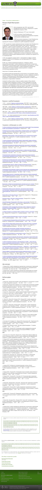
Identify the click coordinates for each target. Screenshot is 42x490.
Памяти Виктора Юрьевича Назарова (10, 194)
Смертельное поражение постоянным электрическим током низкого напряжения (19, 145)
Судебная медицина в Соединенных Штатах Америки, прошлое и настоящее (18, 211)
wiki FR (34, 7)
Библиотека (3, 473)
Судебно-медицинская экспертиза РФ (7, 478)
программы (16, 7)
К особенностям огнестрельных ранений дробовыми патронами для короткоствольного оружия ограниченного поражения (16, 229)
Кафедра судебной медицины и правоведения (21, 106)
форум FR (38, 7)
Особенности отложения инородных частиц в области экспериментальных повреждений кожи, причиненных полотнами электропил (17, 160)
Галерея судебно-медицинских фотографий (25, 478)
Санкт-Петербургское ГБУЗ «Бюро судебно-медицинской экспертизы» (21, 112)
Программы (3, 476)
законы (26, 7)
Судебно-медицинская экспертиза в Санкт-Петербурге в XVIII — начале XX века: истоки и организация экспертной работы (19, 242)
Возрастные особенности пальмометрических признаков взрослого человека (18, 184)
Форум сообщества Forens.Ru (23, 472)
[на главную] (9, 3)
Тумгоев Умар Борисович (6, 462)
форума (19, 452)
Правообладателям (4, 481)
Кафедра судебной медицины (17, 103)
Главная (3, 20)
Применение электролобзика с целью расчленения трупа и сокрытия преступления (19, 135)
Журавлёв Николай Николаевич (7, 458)
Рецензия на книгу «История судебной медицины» (13, 198)
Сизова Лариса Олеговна (6, 461)
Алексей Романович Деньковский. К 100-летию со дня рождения (15, 202)
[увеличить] (7, 39)
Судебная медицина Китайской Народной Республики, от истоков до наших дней (19, 220)
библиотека (4, 7)
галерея (30, 7)
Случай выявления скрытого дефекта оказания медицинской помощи (16, 164)
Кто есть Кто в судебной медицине (12, 20)
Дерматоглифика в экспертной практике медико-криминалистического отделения (19, 251)
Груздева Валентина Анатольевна (7, 465)
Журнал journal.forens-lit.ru (23, 475)
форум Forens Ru (6, 429)
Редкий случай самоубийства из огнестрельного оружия (14, 233)
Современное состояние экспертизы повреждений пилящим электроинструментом (19, 179)
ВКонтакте (39, 473)
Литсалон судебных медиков (23, 473)
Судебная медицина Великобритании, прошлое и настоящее (14, 216)
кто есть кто (9, 7)
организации (21, 7)
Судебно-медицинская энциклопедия (24, 476)
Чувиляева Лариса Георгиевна (7, 464)
